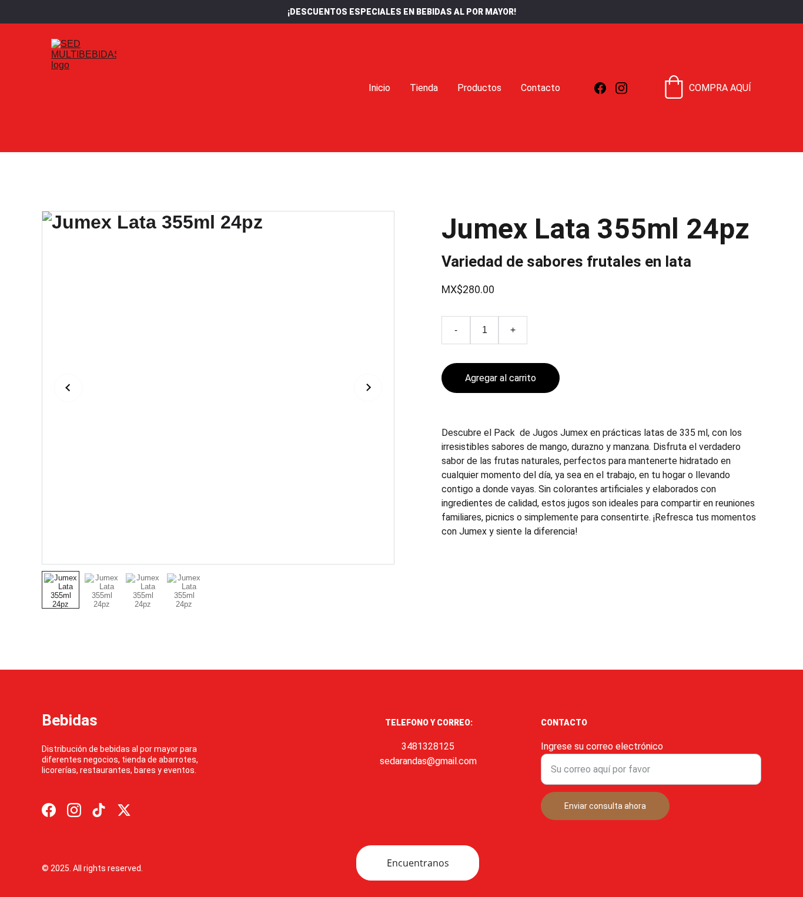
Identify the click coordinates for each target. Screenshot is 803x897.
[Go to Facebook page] (604, 88)
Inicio (379, 87)
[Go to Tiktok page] (99, 810)
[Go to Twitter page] (124, 810)
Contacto (540, 87)
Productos (479, 87)
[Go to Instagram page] (621, 88)
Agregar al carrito (500, 378)
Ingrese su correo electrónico (602, 746)
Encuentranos (418, 862)
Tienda (424, 87)
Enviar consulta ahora (605, 806)
